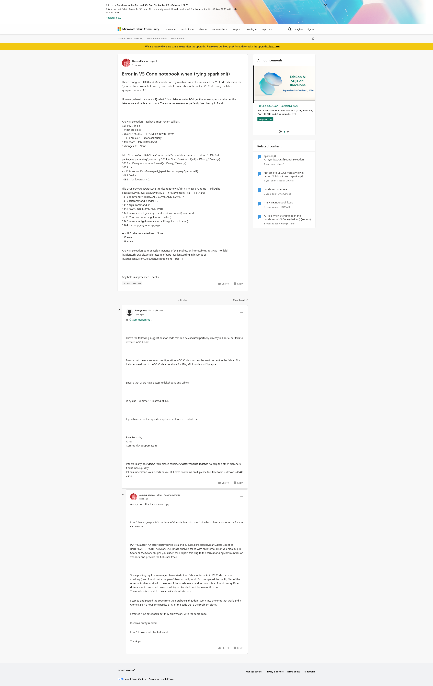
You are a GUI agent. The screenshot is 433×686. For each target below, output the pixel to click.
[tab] (284, 131)
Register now (113, 17)
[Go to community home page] (138, 29)
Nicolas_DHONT (285, 180)
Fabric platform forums (157, 38)
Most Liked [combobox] (240, 300)
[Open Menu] (313, 38)
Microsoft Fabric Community (130, 38)
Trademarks (309, 671)
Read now (274, 46)
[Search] (290, 29)
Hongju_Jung (287, 223)
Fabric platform (177, 38)
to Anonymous (172, 494)
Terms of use (293, 671)
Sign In (310, 29)
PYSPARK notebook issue (278, 202)
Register (299, 29)
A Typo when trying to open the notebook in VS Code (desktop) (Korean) (287, 217)
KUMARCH (286, 207)
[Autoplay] (280, 131)
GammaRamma (140, 61)
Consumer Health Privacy (162, 679)
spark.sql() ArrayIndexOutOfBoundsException (284, 157)
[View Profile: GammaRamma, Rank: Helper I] (126, 63)
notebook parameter (276, 189)
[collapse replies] (119, 310)
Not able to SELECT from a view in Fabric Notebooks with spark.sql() (284, 174)
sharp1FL (282, 164)
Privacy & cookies (275, 671)
